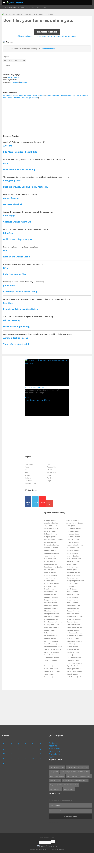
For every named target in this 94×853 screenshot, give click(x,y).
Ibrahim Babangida (68, 95)
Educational (29, 481)
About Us (53, 746)
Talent (17, 291)
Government (9, 169)
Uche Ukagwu (59, 849)
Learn (12, 256)
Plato (27, 397)
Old (27, 344)
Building (26, 186)
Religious (50, 478)
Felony (32, 169)
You (10, 60)
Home (7, 7)
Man (5, 326)
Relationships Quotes (68, 772)
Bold (5, 239)
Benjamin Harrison (10, 95)
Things (18, 239)
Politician (23, 82)
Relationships (52, 467)
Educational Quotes (71, 785)
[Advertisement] (47, 116)
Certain (12, 326)
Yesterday (43, 186)
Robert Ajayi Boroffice (30, 98)
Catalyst (7, 221)
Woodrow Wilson (39, 95)
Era (29, 221)
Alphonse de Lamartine (11, 98)
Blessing (40, 400)
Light (6, 274)
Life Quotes (54, 772)
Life (5, 151)
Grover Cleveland (52, 95)
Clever (13, 344)
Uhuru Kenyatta (82, 95)
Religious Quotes (56, 785)
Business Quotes (81, 780)
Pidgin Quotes (68, 780)
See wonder (15, 274)
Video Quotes (68, 789)
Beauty (36, 387)
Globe (27, 256)
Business (28, 478)
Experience (8, 309)
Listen (11, 239)
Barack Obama (47, 48)
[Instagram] (49, 842)
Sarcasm (28, 387)
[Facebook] (41, 842)
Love (27, 400)
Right (19, 326)
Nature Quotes (55, 780)
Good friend (32, 309)
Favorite (9, 42)
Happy (27, 472)
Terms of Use (54, 751)
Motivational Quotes (57, 776)
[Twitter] (45, 842)
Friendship (20, 309)
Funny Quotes (83, 767)
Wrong (26, 326)
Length (29, 151)
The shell (17, 204)
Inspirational (14, 7)
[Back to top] (86, 839)
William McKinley (24, 95)
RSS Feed (52, 757)
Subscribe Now (70, 816)
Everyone (43, 387)
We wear (7, 204)
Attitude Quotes (85, 776)
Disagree (27, 239)
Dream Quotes (83, 772)
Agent (24, 221)
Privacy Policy (54, 754)
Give (24, 274)
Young (6, 344)
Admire (21, 344)
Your (16, 60)
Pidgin (49, 481)
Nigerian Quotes (30, 483)
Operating (31, 291)
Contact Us (53, 743)
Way (23, 291)
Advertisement (55, 748)
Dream (49, 470)
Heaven (32, 400)
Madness (48, 400)
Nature (49, 475)
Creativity (8, 291)
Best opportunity (12, 186)
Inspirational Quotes (57, 767)
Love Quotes (71, 767)
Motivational (51, 472)
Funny (27, 467)
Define (23, 60)
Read (5, 256)
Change (16, 221)
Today (34, 186)
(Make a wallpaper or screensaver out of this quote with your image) (47, 36)
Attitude (27, 475)
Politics (20, 169)
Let (5, 60)
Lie (26, 169)
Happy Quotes (72, 776)
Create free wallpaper (47, 32)
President (15, 82)
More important (16, 151)
